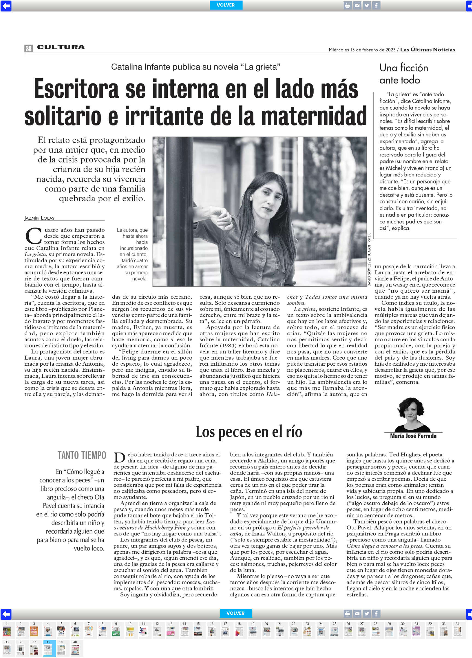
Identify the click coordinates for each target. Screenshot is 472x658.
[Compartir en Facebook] (376, 8)
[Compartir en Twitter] (367, 8)
